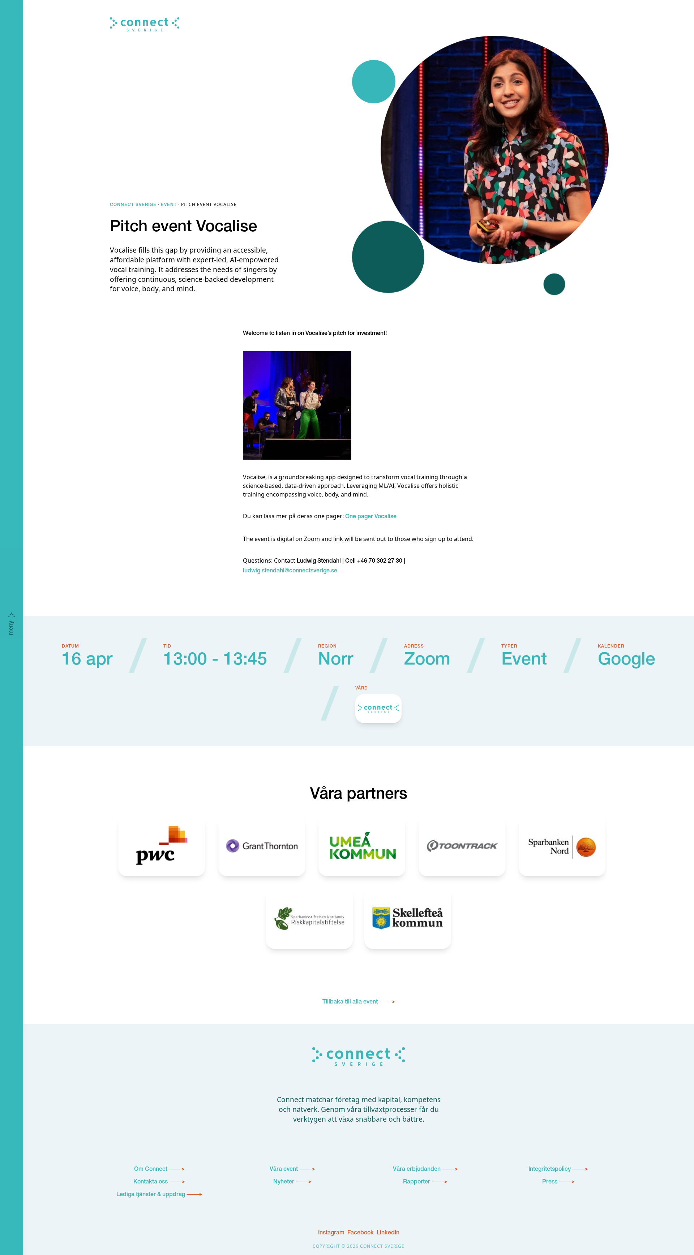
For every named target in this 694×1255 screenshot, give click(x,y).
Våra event (284, 1170)
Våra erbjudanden (417, 1170)
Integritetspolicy (549, 1170)
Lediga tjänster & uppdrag (150, 1195)
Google (626, 661)
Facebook (360, 1233)
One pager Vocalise (371, 517)
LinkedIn (388, 1233)
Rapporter (416, 1182)
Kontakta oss (150, 1182)
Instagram (331, 1233)
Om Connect (150, 1170)
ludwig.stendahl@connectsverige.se (290, 571)
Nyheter (283, 1182)
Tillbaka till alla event (350, 1002)
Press (549, 1182)
